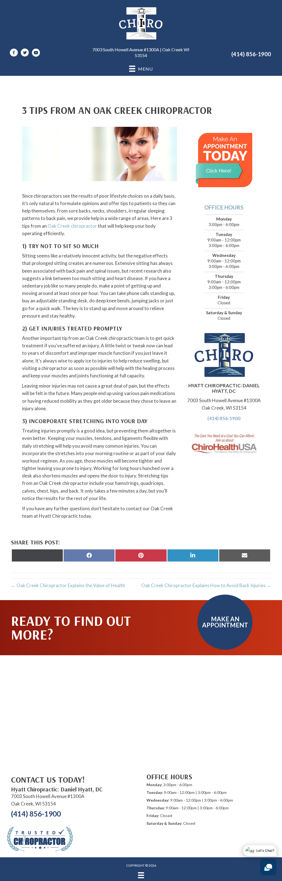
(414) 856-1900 (251, 54)
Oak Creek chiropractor (72, 226)
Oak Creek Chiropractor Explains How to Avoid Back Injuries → (206, 585)
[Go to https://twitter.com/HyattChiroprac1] (25, 53)
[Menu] (141, 875)
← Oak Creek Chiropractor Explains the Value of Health (68, 585)
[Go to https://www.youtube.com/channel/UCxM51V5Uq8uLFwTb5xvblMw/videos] (36, 53)
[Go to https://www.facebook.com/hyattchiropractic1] (14, 53)
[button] (225, 622)
